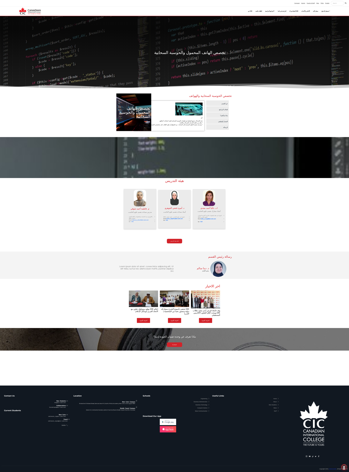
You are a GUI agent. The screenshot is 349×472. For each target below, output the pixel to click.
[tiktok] (313, 456)
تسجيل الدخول (325, 11)
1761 (167, 220)
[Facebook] (319, 456)
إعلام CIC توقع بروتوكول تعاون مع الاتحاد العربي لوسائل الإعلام (144, 310)
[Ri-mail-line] (214, 225)
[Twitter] (316, 456)
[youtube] (310, 456)
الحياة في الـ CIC (293, 11)
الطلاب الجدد (258, 11)
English (327, 3)
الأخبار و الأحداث (305, 11)
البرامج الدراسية (269, 11)
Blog (317, 3)
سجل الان (315, 11)
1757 (201, 221)
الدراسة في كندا (282, 11)
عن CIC (250, 11)
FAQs (322, 3)
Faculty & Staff (311, 3)
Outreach (297, 3)
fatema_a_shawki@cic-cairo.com (140, 220)
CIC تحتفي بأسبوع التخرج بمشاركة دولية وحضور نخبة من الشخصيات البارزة (175, 311)
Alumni (303, 3)
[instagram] (307, 456)
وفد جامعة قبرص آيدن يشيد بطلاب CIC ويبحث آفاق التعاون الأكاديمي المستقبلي (206, 312)
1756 (132, 221)
